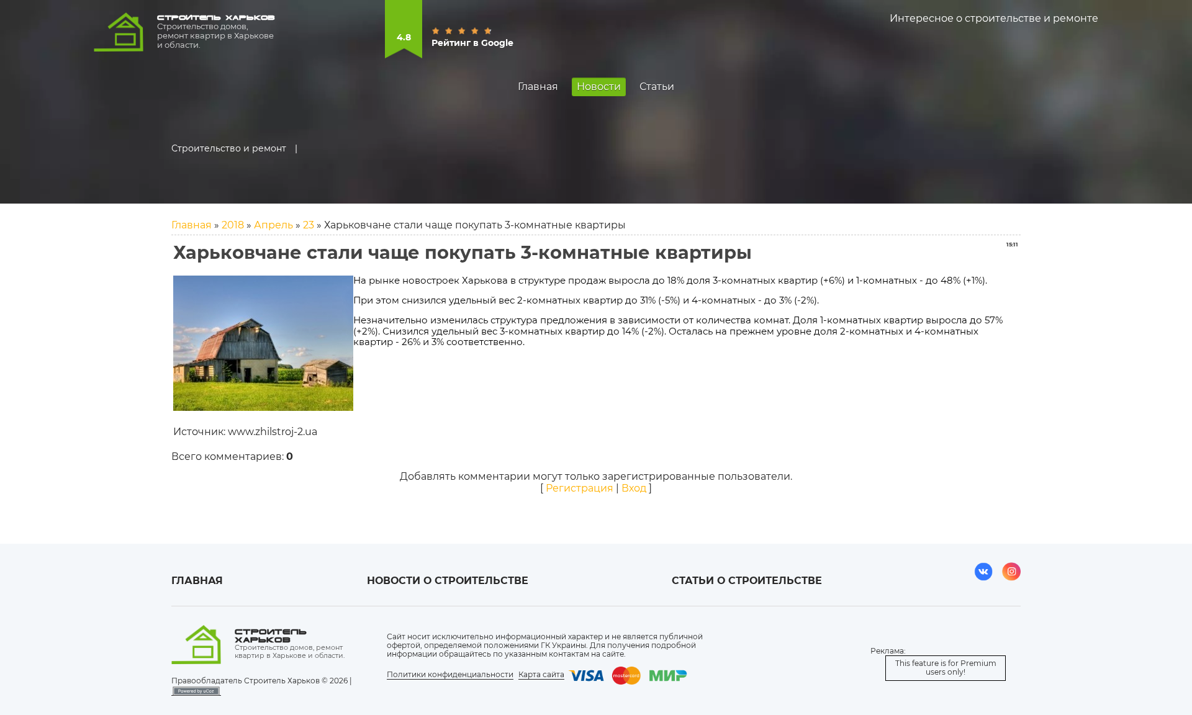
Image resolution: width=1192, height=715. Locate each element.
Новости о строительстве (447, 581)
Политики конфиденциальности (450, 674)
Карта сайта (541, 674)
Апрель (273, 225)
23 (308, 225)
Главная (191, 225)
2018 (233, 225)
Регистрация (579, 488)
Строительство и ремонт (228, 148)
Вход (633, 488)
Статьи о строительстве (747, 581)
